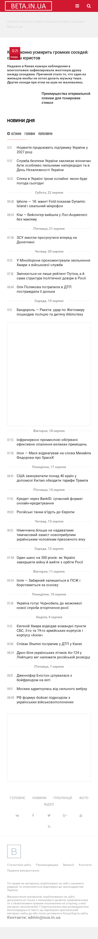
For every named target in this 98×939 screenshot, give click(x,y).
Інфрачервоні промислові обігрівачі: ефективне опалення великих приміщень (52, 442)
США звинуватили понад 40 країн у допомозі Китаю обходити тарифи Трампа (52, 478)
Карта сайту (79, 913)
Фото (83, 798)
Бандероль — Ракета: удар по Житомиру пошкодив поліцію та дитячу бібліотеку (50, 312)
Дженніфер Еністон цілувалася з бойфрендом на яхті (44, 677)
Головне (17, 798)
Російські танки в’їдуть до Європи (45, 512)
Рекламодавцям (47, 865)
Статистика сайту (19, 865)
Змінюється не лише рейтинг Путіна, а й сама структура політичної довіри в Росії (51, 276)
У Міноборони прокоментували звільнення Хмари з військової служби (53, 262)
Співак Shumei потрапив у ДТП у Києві (49, 644)
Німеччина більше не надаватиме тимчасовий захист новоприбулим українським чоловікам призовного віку (51, 534)
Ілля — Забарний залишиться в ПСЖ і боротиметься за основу (48, 582)
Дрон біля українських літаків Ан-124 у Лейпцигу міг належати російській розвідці (53, 655)
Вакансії (68, 865)
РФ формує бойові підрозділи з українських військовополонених (45, 699)
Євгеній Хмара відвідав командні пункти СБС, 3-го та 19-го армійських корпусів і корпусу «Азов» (51, 630)
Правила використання (23, 870)
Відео (49, 804)
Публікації (63, 798)
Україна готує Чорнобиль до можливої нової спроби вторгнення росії (49, 605)
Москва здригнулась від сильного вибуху (52, 689)
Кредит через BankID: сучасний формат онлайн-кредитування (50, 501)
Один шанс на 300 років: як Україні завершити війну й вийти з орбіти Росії (50, 560)
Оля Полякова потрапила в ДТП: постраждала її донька (44, 289)
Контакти (85, 865)
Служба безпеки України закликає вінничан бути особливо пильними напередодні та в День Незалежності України (54, 165)
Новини (39, 798)
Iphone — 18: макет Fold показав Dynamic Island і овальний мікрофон (51, 203)
